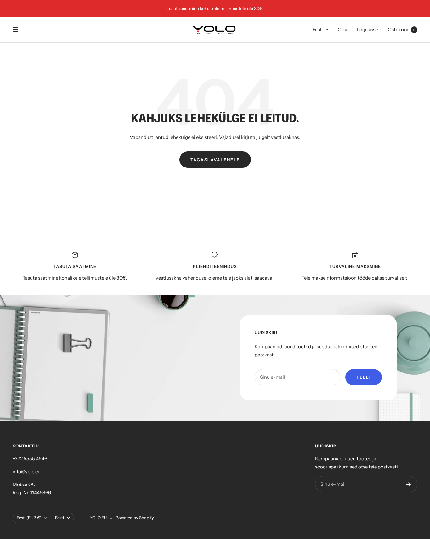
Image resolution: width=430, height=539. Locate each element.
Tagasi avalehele (215, 159)
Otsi (342, 29)
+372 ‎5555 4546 (30, 459)
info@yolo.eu (27, 471)
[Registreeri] (408, 484)
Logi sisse (367, 29)
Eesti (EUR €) (29, 517)
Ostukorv (401, 29)
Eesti (317, 29)
